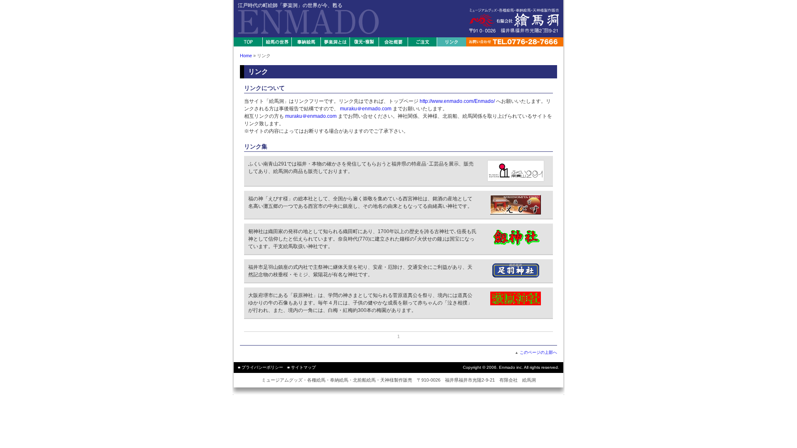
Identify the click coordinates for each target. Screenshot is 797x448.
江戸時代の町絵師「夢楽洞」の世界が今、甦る (292, 5)
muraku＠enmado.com (365, 109)
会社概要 (393, 41)
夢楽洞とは (335, 41)
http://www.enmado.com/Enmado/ (457, 101)
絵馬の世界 (277, 41)
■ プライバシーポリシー (260, 367)
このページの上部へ (538, 352)
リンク (451, 41)
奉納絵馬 (306, 41)
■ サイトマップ (301, 367)
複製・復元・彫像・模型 (364, 41)
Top (248, 41)
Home (246, 55)
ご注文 (422, 41)
